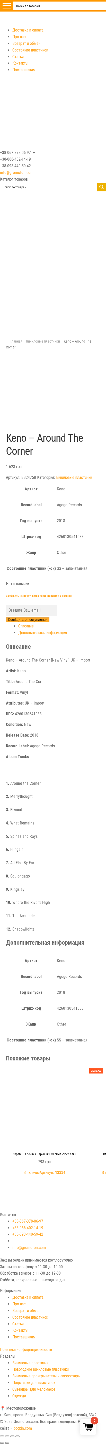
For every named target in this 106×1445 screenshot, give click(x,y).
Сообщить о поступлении (27, 620)
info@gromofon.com (16, 172)
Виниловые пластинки (43, 341)
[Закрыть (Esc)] (2, 1436)
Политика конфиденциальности (26, 1349)
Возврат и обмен (26, 43)
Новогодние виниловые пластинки (40, 1369)
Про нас (19, 36)
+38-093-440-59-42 (27, 1234)
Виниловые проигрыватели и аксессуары (46, 1376)
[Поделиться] (7, 1436)
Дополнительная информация (42, 632)
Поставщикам (24, 69)
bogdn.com (23, 1428)
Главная (16, 341)
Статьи (18, 56)
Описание (26, 626)
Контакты (20, 63)
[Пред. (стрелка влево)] (2, 1443)
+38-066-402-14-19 (27, 1227)
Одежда (19, 1396)
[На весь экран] (12, 1436)
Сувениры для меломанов (34, 1389)
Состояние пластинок (30, 50)
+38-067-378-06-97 (27, 1221)
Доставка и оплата (27, 30)
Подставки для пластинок (33, 1382)
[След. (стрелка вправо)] (7, 1443)
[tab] (59, 626)
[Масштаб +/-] (17, 1436)
